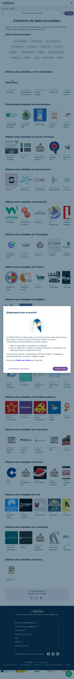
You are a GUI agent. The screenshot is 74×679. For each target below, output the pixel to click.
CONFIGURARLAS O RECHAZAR (18, 369)
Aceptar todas (60, 369)
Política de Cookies (23, 360)
